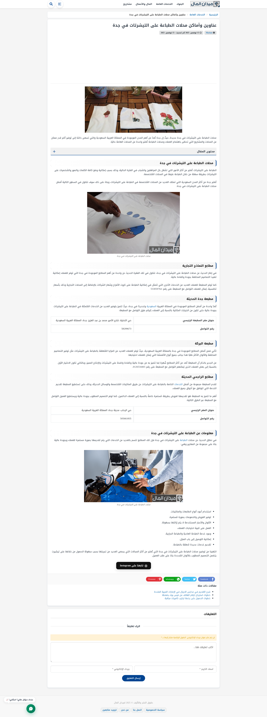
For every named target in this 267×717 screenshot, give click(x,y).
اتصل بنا (137, 710)
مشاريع (127, 4)
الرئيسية (213, 15)
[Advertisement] (123, 57)
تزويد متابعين (109, 710)
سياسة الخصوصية (155, 710)
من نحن (125, 710)
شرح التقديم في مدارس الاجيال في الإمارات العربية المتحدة (182, 592)
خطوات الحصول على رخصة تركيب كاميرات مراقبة (187, 598)
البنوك (180, 4)
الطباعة (183, 440)
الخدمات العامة (164, 4)
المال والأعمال (144, 4)
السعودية (151, 306)
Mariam (209, 32)
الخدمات (178, 384)
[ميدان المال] (205, 4)
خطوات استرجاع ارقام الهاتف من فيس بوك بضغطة (186, 595)
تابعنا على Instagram (133, 566)
